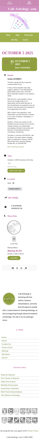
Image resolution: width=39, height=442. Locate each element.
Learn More (14, 258)
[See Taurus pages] (10, 415)
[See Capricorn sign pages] (22, 424)
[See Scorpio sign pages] (10, 424)
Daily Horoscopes (8, 382)
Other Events (14, 189)
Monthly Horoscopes (9, 385)
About (4, 341)
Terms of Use (7, 347)
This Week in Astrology (10, 395)
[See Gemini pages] (17, 415)
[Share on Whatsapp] (21, 268)
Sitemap (5, 351)
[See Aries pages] (4, 415)
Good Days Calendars (10, 388)
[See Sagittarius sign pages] (16, 424)
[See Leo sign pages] (28, 415)
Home (4, 337)
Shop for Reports (8, 375)
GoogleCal (17, 208)
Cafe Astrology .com (19, 20)
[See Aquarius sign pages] (29, 424)
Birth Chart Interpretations (11, 392)
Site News (6, 354)
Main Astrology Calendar (15, 147)
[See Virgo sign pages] (34, 415)
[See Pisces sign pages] (35, 424)
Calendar (16, 206)
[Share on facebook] (13, 268)
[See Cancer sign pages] (22, 415)
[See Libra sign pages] (4, 424)
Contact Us (6, 344)
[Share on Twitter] (17, 268)
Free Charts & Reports (10, 378)
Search (4, 358)
